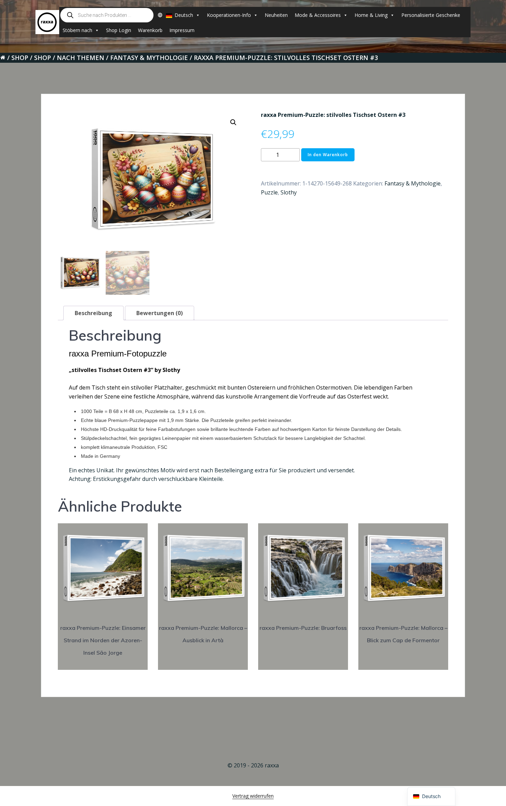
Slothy (289, 192)
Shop (19, 57)
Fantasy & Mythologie (149, 57)
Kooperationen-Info (229, 15)
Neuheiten (276, 15)
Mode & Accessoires (318, 15)
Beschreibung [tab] (93, 313)
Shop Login (118, 30)
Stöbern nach (77, 30)
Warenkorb (150, 30)
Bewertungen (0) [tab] (159, 313)
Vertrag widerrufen (253, 796)
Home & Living (371, 15)
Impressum (181, 30)
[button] (233, 122)
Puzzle (269, 192)
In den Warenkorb (328, 155)
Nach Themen (80, 57)
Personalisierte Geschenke (430, 15)
